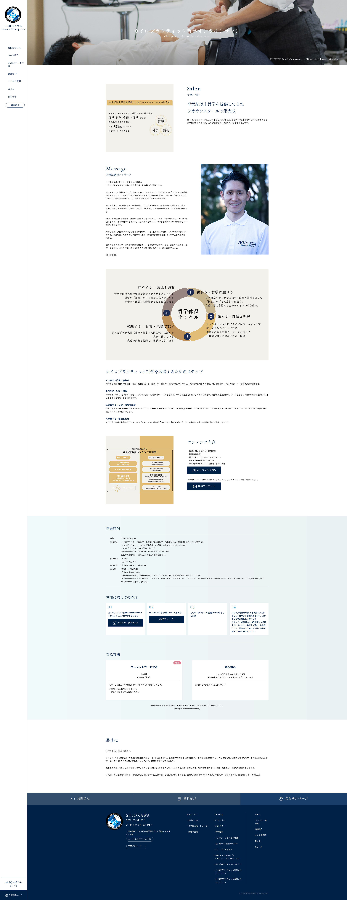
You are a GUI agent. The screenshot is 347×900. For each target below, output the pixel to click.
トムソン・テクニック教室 (226, 837)
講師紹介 (12, 73)
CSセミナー (220, 826)
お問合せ (12, 96)
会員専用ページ (15, 895)
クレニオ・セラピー (223, 849)
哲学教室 (219, 832)
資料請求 (15, 105)
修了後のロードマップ (197, 826)
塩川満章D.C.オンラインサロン (228, 864)
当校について (14, 47)
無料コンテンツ (206, 486)
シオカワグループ (133, 845)
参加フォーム (166, 619)
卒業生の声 (193, 832)
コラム (11, 89)
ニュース (258, 846)
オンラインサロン (206, 470)
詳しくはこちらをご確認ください (125, 691)
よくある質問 (14, 81)
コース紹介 (13, 55)
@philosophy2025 (128, 622)
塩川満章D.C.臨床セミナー (226, 843)
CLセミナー (220, 820)
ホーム (258, 814)
